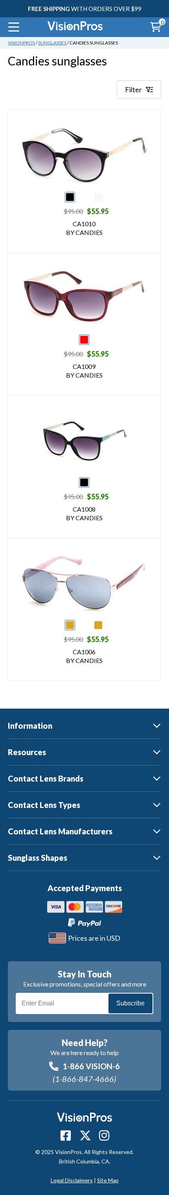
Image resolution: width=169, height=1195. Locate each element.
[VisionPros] (75, 27)
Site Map (108, 1180)
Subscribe (130, 1003)
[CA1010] (84, 155)
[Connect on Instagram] (104, 1135)
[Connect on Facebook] (66, 1135)
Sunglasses (52, 43)
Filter (133, 89)
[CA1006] (84, 583)
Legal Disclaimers (72, 1180)
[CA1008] (84, 441)
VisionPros (21, 43)
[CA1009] (84, 298)
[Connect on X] (85, 1135)
